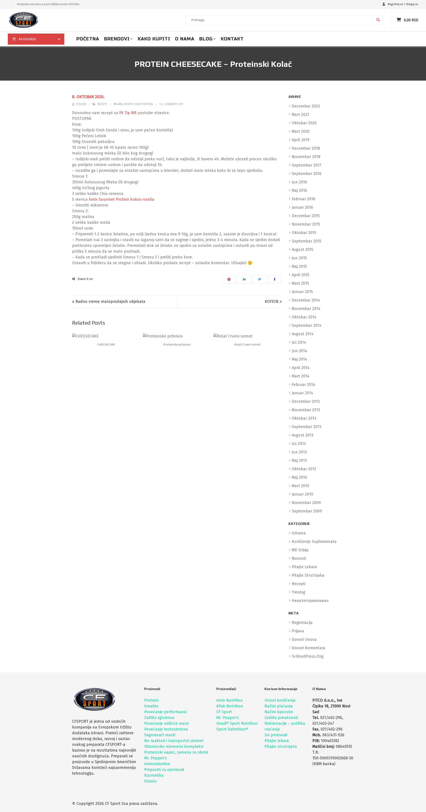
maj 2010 (299, 477)
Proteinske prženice (177, 344)
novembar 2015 (306, 224)
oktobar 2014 (304, 317)
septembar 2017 (306, 165)
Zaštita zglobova (159, 717)
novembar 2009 (306, 502)
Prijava (298, 631)
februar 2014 (303, 384)
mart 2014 (300, 376)
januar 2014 (302, 393)
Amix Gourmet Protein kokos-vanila (121, 199)
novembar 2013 (306, 409)
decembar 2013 (306, 401)
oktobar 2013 (304, 418)
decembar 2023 (306, 106)
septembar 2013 (306, 426)
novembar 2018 (306, 156)
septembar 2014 (306, 325)
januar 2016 (302, 207)
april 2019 (301, 139)
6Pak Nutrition (229, 706)
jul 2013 (299, 443)
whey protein (144, 104)
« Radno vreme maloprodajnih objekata (108, 301)
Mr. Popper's (155, 758)
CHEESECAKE (106, 344)
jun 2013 (299, 452)
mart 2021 (300, 114)
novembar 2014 (306, 308)
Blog (206, 39)
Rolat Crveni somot (248, 344)
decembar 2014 (306, 300)
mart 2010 (300, 485)
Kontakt (232, 39)
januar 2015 (302, 291)
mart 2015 (300, 283)
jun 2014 (299, 350)
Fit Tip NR (127, 112)
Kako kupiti (154, 39)
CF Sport (224, 711)
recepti (129, 104)
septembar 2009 (307, 511)
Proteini (151, 700)
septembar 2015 (306, 241)
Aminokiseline (157, 763)
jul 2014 (299, 342)
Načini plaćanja (278, 706)
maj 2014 (299, 359)
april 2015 (300, 274)
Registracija (302, 622)
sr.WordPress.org (307, 656)
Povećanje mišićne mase (166, 723)
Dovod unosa (304, 639)
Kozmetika (154, 775)
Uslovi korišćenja (280, 700)
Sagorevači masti (159, 735)
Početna (87, 39)
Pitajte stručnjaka (280, 746)
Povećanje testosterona (166, 729)
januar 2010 (302, 494)
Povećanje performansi (165, 711)
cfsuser (81, 104)
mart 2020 (301, 131)
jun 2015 (299, 258)
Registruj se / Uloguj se (402, 4)
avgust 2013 (302, 435)
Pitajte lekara (276, 740)
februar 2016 (303, 199)
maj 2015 (299, 266)
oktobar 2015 (304, 232)
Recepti (102, 104)
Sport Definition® (232, 729)
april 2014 (301, 367)
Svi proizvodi (275, 735)
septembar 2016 (306, 173)
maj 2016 (299, 190)
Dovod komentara (308, 647)
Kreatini (151, 706)
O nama (184, 39)
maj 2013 (299, 460)
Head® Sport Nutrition (237, 723)
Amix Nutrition (229, 700)
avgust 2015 (302, 249)
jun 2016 (299, 182)
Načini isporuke (278, 711)
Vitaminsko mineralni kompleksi (173, 746)
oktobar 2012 (304, 469)
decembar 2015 (306, 215)
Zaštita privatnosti (281, 717)
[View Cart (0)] (399, 20)
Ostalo (150, 781)
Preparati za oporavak (164, 769)
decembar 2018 (306, 148)
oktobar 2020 (304, 123)
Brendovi (117, 39)
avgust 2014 (303, 334)
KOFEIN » (273, 301)
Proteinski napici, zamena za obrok (176, 752)
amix (120, 104)
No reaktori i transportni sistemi (173, 740)
